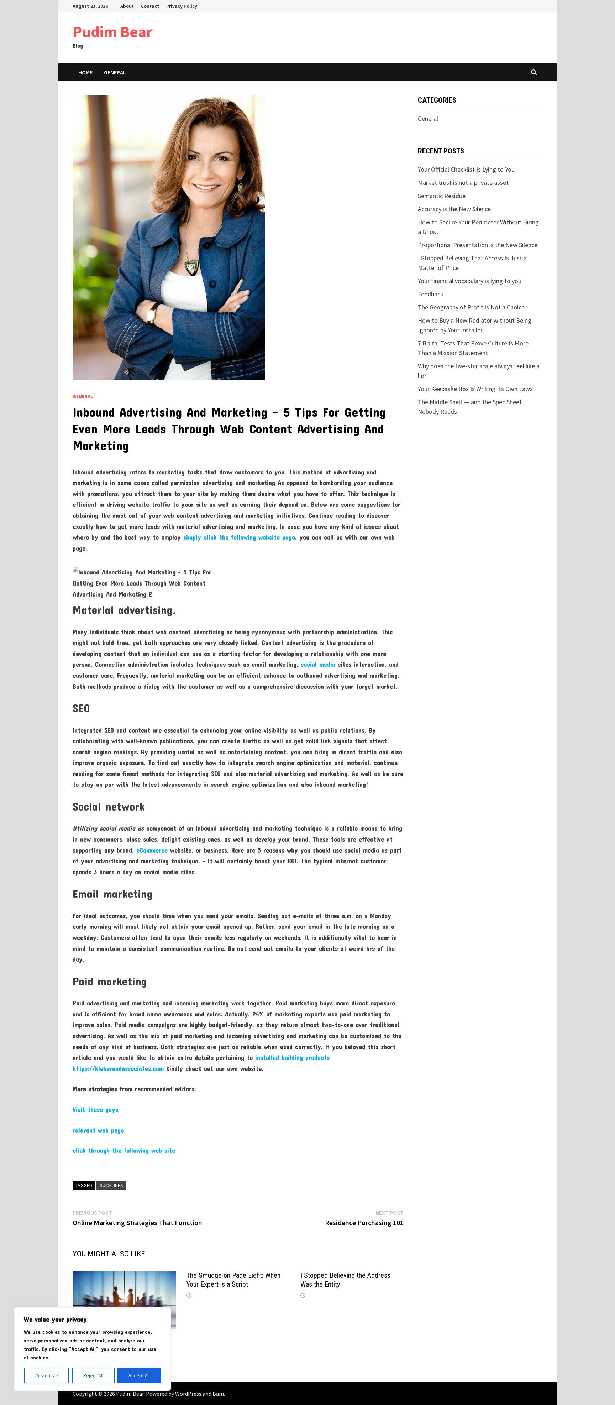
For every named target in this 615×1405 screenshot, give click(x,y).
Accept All (139, 1375)
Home (85, 72)
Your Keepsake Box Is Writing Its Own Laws (475, 389)
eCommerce (152, 850)
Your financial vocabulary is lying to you (469, 281)
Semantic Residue (442, 196)
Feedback (430, 294)
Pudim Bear (113, 31)
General (115, 72)
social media (318, 664)
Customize (46, 1375)
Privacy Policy (181, 6)
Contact (150, 6)
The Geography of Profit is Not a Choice (471, 307)
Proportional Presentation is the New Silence (477, 245)
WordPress (188, 1393)
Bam (218, 1393)
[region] (92, 1349)
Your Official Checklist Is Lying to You (466, 169)
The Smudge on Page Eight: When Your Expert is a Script (233, 1280)
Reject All (93, 1375)
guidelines (111, 1185)
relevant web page (98, 1130)
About (127, 6)
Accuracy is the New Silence (454, 209)
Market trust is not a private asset (463, 182)
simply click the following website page (239, 537)
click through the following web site (124, 1150)
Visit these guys (95, 1109)
